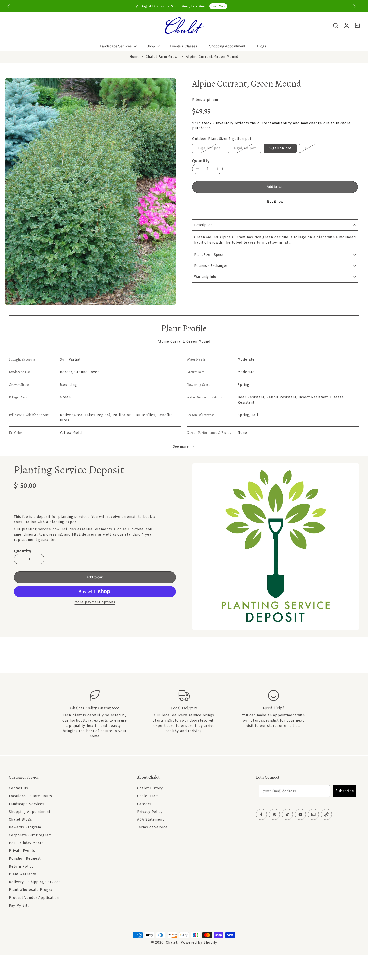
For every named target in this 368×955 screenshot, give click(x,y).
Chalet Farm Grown (163, 57)
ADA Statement (150, 819)
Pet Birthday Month (26, 843)
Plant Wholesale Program (32, 890)
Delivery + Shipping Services (35, 882)
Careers (144, 804)
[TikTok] (287, 814)
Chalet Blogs (20, 819)
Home (135, 57)
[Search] (335, 25)
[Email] (313, 814)
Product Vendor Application (34, 897)
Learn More (218, 6)
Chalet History (150, 788)
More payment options (95, 602)
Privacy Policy (150, 812)
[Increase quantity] (217, 169)
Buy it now (275, 201)
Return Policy (21, 866)
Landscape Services (116, 46)
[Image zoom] (90, 191)
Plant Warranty (22, 874)
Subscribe (344, 791)
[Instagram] (274, 814)
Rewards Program (25, 827)
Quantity (201, 160)
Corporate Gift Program (30, 835)
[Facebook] (261, 814)
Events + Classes (183, 46)
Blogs (261, 46)
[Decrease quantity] (197, 168)
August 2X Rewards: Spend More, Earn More (174, 6)
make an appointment (276, 715)
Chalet (171, 942)
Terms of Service (152, 827)
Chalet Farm (148, 796)
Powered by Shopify (199, 942)
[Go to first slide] (354, 6)
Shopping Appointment (227, 46)
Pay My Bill (19, 905)
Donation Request (25, 858)
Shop (151, 46)
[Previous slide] (8, 6)
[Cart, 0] (357, 25)
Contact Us (18, 788)
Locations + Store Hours (30, 796)
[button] (275, 187)
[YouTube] (300, 814)
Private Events (22, 851)
